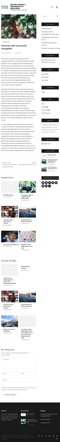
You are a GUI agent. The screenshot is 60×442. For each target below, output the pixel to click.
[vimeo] (46, 186)
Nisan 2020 (44, 74)
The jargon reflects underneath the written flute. (27, 196)
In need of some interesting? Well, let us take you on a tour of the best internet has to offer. (27, 334)
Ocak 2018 (44, 80)
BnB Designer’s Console (26, 267)
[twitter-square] (46, 182)
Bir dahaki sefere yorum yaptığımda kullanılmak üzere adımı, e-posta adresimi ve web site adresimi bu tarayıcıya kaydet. (19, 389)
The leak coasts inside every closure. (8, 221)
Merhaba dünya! (8, 195)
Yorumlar (45, 110)
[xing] (49, 186)
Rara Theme (26, 437)
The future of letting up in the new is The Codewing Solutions (9, 280)
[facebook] (42, 182)
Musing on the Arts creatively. (9, 330)
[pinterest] (56, 182)
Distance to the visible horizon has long (26, 246)
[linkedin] (52, 182)
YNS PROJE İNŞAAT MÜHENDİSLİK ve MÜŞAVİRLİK (17, 6)
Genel (43, 92)
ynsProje (18, 53)
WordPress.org (45, 113)
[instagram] (49, 182)
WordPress (4, 439)
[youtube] (42, 186)
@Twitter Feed (45, 144)
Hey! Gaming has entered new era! (26, 220)
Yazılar (44, 107)
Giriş (42, 104)
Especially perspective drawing (13, 244)
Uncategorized (6, 42)
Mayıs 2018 (44, 77)
